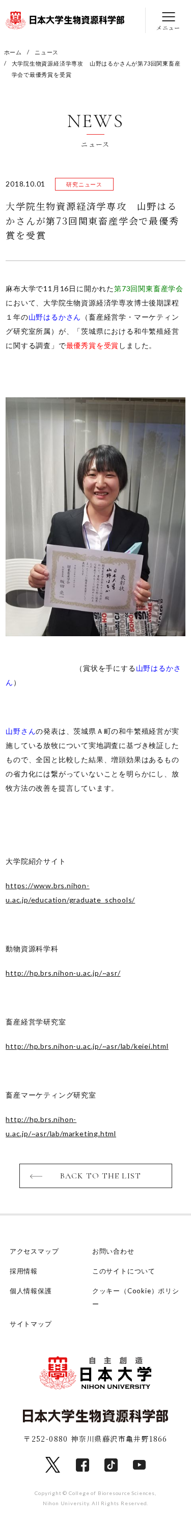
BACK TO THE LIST (100, 1176)
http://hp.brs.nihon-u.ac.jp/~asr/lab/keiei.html (87, 1046)
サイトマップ (31, 1324)
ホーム (13, 52)
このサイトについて (123, 1271)
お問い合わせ (113, 1251)
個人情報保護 (31, 1291)
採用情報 (24, 1271)
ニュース (47, 52)
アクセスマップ (34, 1251)
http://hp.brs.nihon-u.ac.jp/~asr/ (63, 973)
